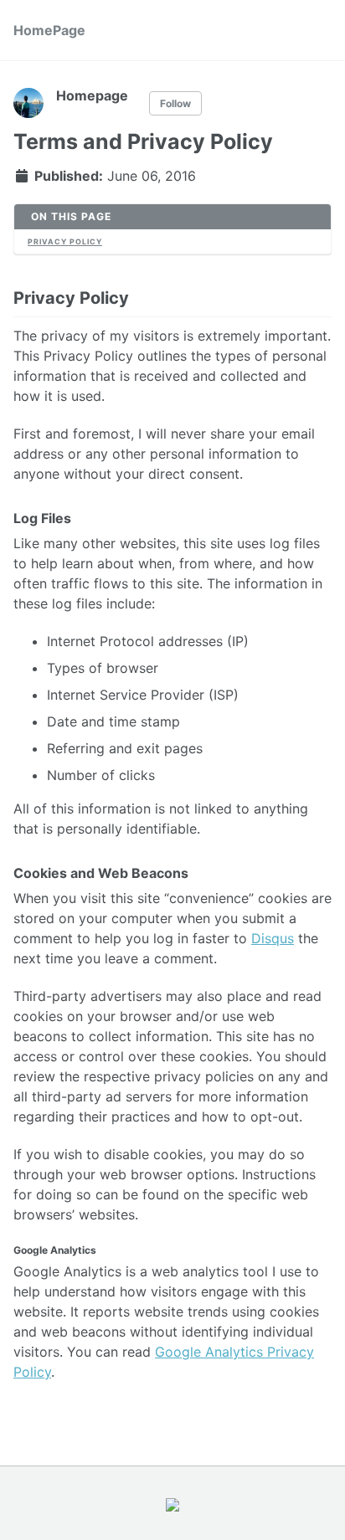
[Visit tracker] (172, 1503)
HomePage (49, 30)
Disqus (272, 938)
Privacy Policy (65, 241)
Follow (175, 103)
